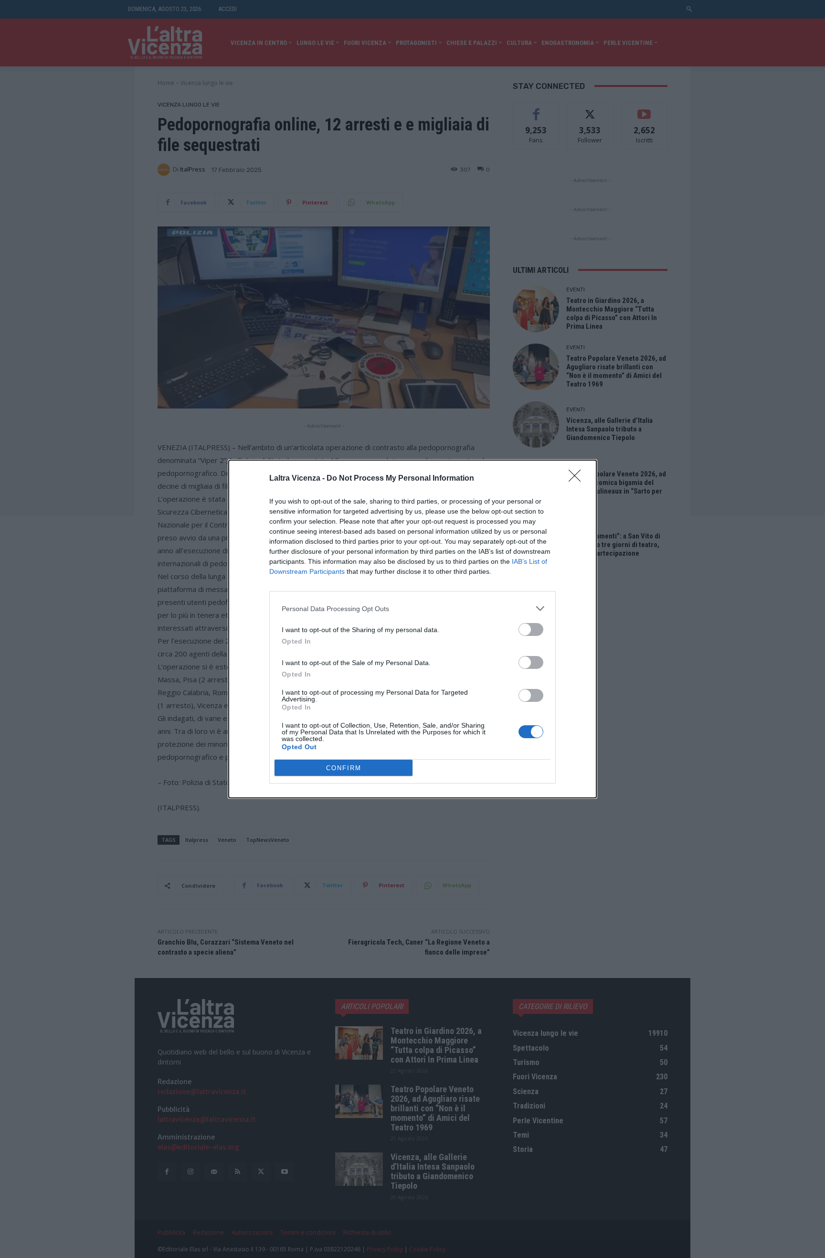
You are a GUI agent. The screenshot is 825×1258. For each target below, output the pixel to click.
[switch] (530, 629)
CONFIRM (343, 768)
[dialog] (412, 629)
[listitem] (412, 608)
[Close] (578, 479)
